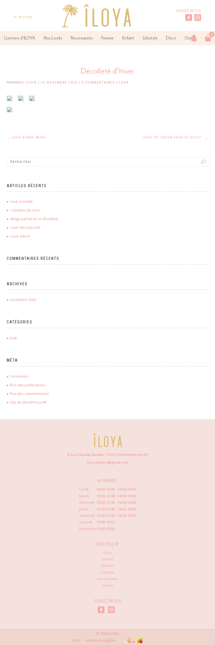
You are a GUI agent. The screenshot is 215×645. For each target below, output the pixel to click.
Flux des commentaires (29, 393)
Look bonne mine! (26, 137)
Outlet (107, 585)
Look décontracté (25, 227)
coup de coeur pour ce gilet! (175, 137)
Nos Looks (53, 38)
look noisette (22, 201)
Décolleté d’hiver (108, 70)
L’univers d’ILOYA (19, 38)
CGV (76, 640)
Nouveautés (82, 38)
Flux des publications (27, 384)
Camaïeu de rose (25, 210)
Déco (171, 38)
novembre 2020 (23, 299)
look (124, 82)
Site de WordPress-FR (28, 402)
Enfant (128, 38)
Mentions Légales (101, 640)
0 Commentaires (98, 82)
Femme (107, 38)
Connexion (19, 376)
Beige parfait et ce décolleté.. (35, 218)
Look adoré (20, 236)
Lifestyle (150, 38)
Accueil (25, 17)
